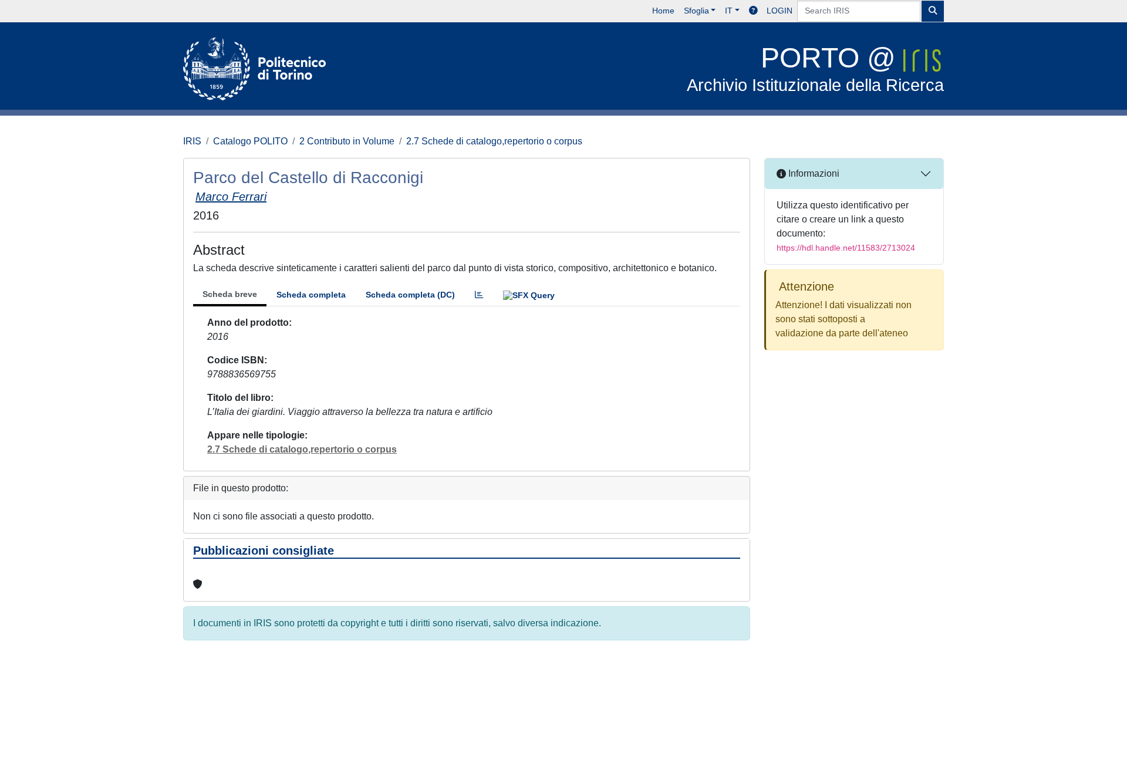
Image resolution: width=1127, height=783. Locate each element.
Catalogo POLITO (250, 141)
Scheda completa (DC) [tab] (410, 294)
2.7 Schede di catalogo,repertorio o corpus (494, 141)
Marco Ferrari (230, 196)
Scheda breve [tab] (230, 294)
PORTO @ (815, 68)
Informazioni (812, 173)
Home (663, 10)
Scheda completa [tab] (311, 294)
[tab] (479, 295)
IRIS (192, 141)
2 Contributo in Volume (346, 141)
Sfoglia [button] (696, 10)
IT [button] (729, 10)
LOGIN (779, 10)
